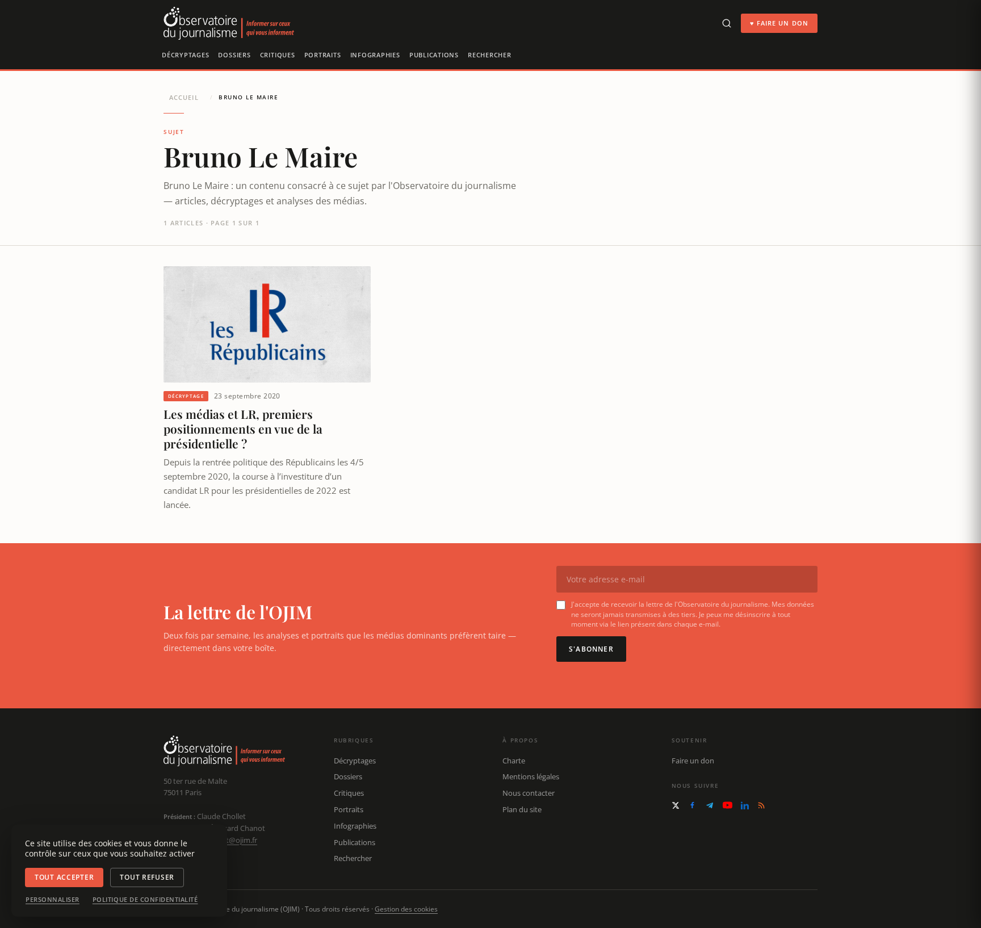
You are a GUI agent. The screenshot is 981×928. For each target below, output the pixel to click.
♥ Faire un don (779, 23)
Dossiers (234, 55)
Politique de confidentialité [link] (145, 900)
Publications (434, 55)
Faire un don (693, 760)
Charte (513, 760)
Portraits (322, 55)
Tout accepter (64, 877)
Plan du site (522, 809)
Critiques (277, 55)
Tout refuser (147, 877)
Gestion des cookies (406, 909)
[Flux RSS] (761, 805)
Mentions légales (530, 776)
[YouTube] (727, 805)
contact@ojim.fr (230, 840)
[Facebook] (692, 805)
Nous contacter (528, 793)
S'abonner (591, 649)
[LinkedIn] (745, 805)
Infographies (375, 55)
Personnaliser (52, 900)
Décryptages (185, 55)
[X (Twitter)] (676, 805)
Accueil (184, 97)
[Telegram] (709, 805)
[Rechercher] (726, 23)
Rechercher (490, 55)
